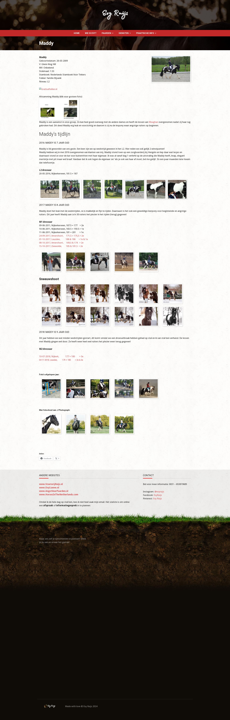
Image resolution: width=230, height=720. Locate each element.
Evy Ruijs (157, 498)
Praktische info (145, 33)
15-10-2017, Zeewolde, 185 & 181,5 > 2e (61, 246)
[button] (49, 189)
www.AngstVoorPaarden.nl (53, 491)
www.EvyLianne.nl (49, 487)
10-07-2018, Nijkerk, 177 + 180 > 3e (61, 356)
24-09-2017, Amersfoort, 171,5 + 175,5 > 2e (61, 235)
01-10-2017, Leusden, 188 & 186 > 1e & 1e (63, 239)
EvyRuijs (158, 495)
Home (77, 33)
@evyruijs (159, 491)
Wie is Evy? (90, 33)
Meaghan (154, 122)
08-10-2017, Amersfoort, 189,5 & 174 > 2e (61, 242)
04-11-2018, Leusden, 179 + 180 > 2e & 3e (61, 360)
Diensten (124, 33)
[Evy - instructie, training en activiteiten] (115, 14)
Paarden (106, 33)
